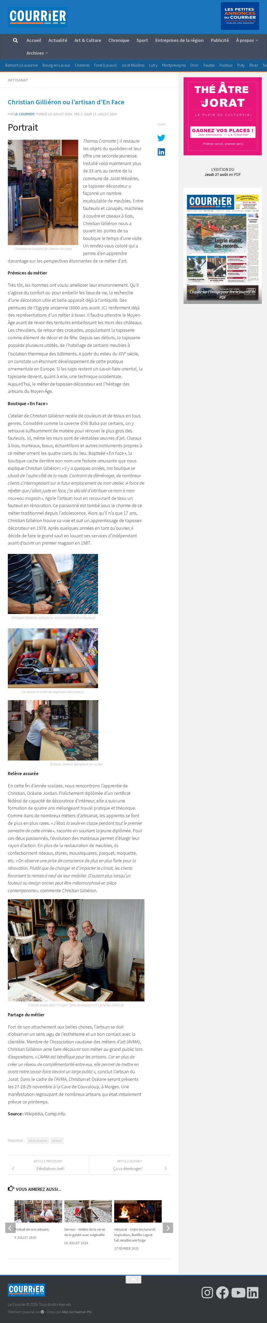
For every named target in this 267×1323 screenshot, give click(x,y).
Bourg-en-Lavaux (56, 65)
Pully (241, 65)
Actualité (57, 40)
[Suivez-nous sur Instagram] (207, 1292)
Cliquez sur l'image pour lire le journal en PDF (223, 294)
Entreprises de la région (179, 40)
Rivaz (254, 65)
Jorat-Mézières (132, 65)
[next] (168, 1228)
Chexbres (82, 65)
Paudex (209, 65)
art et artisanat (38, 1140)
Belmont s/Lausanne (21, 65)
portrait (57, 1140)
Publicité (220, 40)
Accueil (34, 40)
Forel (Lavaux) (105, 65)
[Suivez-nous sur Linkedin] (252, 1292)
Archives (35, 53)
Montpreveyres (174, 65)
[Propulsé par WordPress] (42, 1312)
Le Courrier (24, 114)
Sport (142, 40)
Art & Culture (88, 40)
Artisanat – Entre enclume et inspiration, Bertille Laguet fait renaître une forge (134, 1235)
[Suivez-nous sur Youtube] (237, 1292)
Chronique (118, 40)
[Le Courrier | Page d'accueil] (38, 17)
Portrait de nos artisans (31, 1229)
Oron (194, 65)
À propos (245, 40)
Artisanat (18, 79)
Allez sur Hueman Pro (77, 1312)
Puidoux (226, 65)
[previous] (10, 1228)
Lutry (153, 65)
